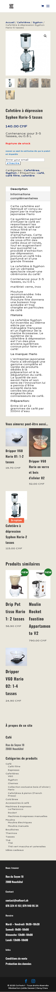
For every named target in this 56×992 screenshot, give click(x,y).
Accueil (10, 22)
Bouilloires (12, 829)
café (40, 173)
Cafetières (23, 22)
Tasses (10, 837)
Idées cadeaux (15, 850)
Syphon (38, 22)
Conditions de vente (16, 958)
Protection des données (18, 964)
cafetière (28, 175)
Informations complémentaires (24, 196)
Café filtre (14, 766)
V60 (10, 776)
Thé (8, 840)
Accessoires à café (17, 803)
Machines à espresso (18, 806)
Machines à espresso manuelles (27, 816)
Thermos (11, 833)
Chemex (13, 783)
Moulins (10, 820)
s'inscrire (13, 163)
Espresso (13, 770)
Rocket (12, 813)
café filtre (13, 175)
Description (19, 189)
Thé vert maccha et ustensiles (27, 846)
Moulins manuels (18, 826)
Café (9, 764)
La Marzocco (15, 809)
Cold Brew (12, 799)
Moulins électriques (20, 822)
